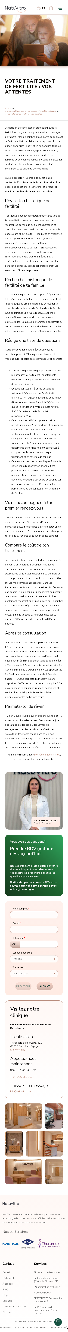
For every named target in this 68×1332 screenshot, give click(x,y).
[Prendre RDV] (51, 8)
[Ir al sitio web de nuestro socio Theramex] (48, 1244)
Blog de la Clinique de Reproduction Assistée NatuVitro (30, 111)
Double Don (18, 1327)
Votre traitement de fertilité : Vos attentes (23, 113)
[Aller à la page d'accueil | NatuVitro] (15, 9)
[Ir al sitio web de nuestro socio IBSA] (28, 1244)
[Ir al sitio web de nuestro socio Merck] (11, 1244)
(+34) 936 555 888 (21, 1077)
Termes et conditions (36, 1327)
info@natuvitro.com (20, 1091)
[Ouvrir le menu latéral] (60, 8)
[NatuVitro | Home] (11, 1204)
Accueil (8, 108)
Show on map (17, 1049)
